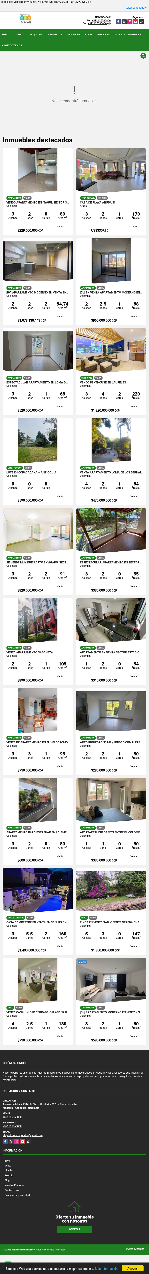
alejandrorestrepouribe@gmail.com (23, 1135)
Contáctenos (12, 45)
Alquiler (36, 34)
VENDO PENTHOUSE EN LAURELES (103, 382)
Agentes (103, 34)
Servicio (73, 34)
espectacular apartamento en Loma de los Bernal (37, 382)
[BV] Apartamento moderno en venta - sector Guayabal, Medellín (111, 1012)
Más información (106, 1268)
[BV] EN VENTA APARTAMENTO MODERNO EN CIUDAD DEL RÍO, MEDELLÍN (111, 292)
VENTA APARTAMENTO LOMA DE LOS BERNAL (111, 472)
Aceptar (132, 1268)
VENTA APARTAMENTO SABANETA (29, 652)
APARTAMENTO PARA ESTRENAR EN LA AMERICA (37, 832)
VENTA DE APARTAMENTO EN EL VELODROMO (37, 742)
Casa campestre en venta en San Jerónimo (37, 922)
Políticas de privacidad (17, 1195)
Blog (88, 34)
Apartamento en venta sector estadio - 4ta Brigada (111, 652)
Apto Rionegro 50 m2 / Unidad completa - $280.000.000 (111, 742)
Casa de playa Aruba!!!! (97, 202)
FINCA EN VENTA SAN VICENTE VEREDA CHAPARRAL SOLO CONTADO (111, 922)
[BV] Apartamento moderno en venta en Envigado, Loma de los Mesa (37, 292)
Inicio (6, 34)
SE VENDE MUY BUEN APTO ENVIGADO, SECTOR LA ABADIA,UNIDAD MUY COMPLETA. (37, 562)
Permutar (55, 34)
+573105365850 (101, 20)
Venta (20, 34)
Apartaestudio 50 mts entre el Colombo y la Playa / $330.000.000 (111, 832)
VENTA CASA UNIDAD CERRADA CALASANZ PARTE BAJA (37, 1012)
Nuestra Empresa (128, 34)
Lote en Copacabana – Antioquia (31, 472)
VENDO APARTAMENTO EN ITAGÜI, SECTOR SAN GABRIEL (37, 202)
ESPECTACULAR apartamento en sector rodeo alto (111, 562)
